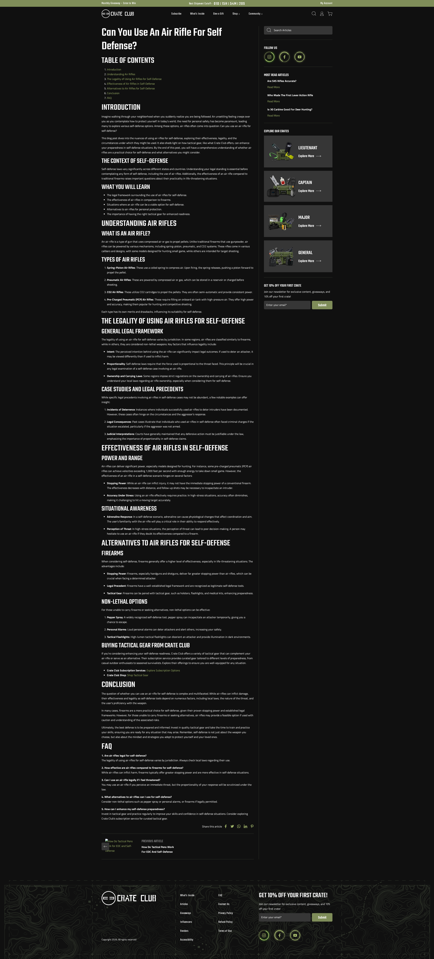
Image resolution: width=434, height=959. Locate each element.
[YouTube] (299, 56)
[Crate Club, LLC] (130, 13)
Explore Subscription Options (163, 670)
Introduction (114, 69)
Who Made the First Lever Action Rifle (290, 95)
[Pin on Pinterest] (252, 826)
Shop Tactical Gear (137, 675)
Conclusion (113, 93)
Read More (273, 87)
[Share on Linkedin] (245, 826)
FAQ (109, 98)
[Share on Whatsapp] (239, 826)
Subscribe (176, 14)
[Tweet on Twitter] (232, 826)
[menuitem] (176, 14)
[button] (236, 14)
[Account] (322, 14)
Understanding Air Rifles (121, 74)
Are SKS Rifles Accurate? (281, 81)
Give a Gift (218, 14)
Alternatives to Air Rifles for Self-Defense (131, 88)
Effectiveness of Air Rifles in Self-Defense (131, 84)
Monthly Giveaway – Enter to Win (119, 3)
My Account (326, 3)
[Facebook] (284, 56)
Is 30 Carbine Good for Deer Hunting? (289, 109)
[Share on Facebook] (225, 826)
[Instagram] (269, 56)
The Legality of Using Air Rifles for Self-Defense (134, 79)
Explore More (306, 156)
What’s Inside (197, 14)
